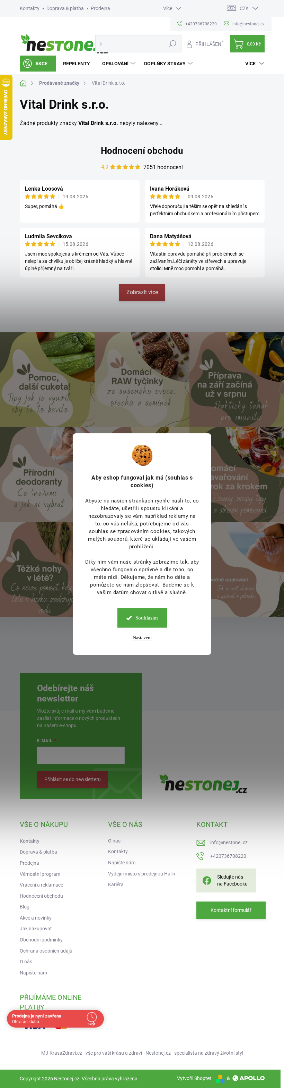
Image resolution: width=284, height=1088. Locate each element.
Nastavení (142, 637)
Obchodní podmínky (41, 939)
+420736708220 (228, 856)
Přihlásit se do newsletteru (72, 779)
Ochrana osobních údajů (46, 951)
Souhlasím (146, 618)
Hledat (172, 44)
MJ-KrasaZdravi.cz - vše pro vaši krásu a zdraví (91, 1053)
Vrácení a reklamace (41, 885)
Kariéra (116, 884)
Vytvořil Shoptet (194, 1078)
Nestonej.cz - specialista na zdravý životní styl (194, 1053)
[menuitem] (38, 64)
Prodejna (100, 8)
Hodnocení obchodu (142, 151)
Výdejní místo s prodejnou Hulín (141, 874)
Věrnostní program (40, 874)
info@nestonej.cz (229, 842)
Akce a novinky (36, 918)
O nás (26, 961)
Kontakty (29, 8)
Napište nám (33, 972)
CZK (244, 8)
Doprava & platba (65, 8)
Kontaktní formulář (231, 910)
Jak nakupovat (36, 928)
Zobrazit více (142, 292)
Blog (24, 907)
